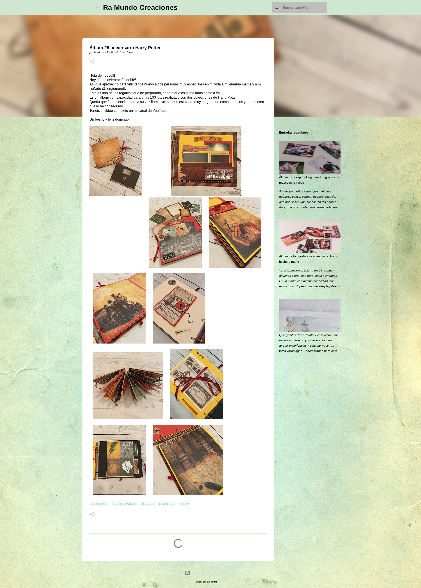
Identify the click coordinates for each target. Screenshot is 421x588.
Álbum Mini (99, 503)
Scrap (184, 503)
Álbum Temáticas (124, 503)
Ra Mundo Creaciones (140, 7)
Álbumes (147, 503)
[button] (92, 62)
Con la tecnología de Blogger (213, 573)
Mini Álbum (167, 503)
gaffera (221, 582)
